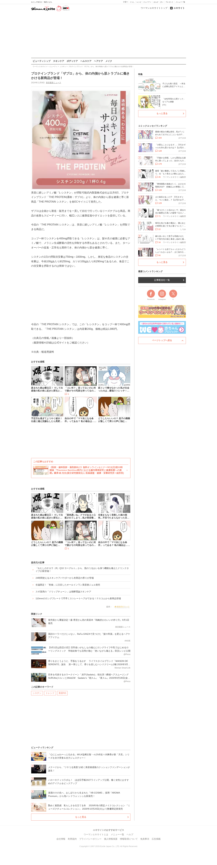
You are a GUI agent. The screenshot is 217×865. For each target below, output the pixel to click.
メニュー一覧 (180, 2)
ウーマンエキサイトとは (96, 834)
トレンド (50, 693)
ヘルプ (130, 834)
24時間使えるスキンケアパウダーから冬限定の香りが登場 (65, 578)
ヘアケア (98, 61)
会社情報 (60, 839)
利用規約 (72, 839)
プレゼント (169, 2)
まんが (155, 2)
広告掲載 (156, 839)
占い (161, 2)
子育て (125, 2)
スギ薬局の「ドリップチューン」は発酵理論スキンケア (63, 591)
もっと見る (80, 817)
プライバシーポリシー (90, 839)
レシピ (139, 2)
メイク (108, 61)
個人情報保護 (110, 839)
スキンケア (58, 61)
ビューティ (147, 2)
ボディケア (72, 61)
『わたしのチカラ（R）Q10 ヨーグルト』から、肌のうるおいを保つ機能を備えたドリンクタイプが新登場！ (82, 569)
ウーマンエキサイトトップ (154, 8)
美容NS (62, 693)
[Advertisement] (108, 35)
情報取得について (129, 839)
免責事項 (144, 839)
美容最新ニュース (53, 83)
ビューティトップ (42, 61)
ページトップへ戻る (162, 340)
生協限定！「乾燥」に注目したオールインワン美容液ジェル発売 (68, 584)
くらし (132, 2)
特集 (140, 74)
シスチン (37, 693)
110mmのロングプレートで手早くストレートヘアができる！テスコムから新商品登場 (78, 598)
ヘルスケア (86, 61)
